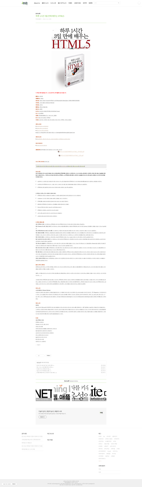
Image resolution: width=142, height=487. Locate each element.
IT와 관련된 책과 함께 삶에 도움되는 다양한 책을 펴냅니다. (52, 413)
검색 (118, 2)
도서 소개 (53, 3)
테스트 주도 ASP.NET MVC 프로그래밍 (45, 365)
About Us (37, 3)
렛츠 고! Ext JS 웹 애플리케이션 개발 (44, 367)
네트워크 (101, 439)
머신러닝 (107, 448)
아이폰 (109, 436)
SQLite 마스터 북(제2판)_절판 (43, 371)
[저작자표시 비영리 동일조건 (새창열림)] (54, 355)
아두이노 (115, 451)
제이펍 (113, 448)
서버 (100, 436)
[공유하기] (41, 355)
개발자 (113, 456)
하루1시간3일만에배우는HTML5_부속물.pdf (71, 152)
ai (104, 436)
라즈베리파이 (102, 451)
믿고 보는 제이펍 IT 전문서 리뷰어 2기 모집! (32, 446)
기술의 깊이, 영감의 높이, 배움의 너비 (50, 411)
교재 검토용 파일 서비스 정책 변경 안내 (31, 439)
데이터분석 (102, 453)
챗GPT (106, 446)
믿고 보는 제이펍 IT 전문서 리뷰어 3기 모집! (32, 436)
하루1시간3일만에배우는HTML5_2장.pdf (71, 155)
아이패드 (101, 456)
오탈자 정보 (77, 3)
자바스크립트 (109, 439)
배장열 (108, 453)
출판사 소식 (45, 3)
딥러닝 (107, 456)
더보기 (38, 345)
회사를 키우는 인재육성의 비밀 (43, 369)
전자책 (85, 3)
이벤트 (70, 3)
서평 (118, 448)
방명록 (90, 3)
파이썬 (100, 448)
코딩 (115, 441)
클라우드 (115, 436)
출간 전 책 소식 (62, 3)
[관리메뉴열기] (139, 3)
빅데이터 (117, 439)
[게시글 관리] (43, 355)
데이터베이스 (102, 458)
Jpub (109, 451)
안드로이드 (113, 446)
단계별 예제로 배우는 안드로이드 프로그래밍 (46, 372)
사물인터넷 (108, 441)
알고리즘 (107, 444)
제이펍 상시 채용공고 (27, 443)
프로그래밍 (114, 444)
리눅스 (100, 444)
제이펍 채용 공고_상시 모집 (28, 449)
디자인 (114, 453)
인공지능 (101, 441)
